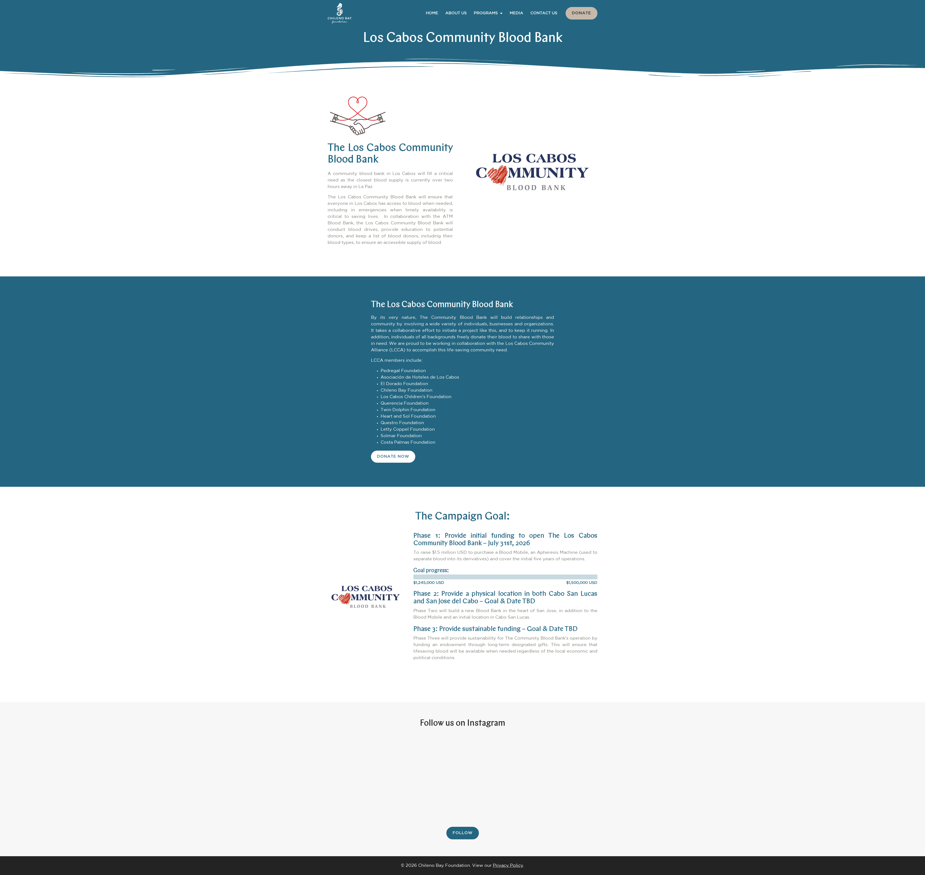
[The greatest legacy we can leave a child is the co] (231, 776)
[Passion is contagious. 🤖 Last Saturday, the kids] (385, 776)
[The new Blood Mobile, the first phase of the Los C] (694, 776)
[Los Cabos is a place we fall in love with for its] (849, 776)
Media (516, 13)
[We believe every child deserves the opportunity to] (540, 776)
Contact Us (543, 13)
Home (432, 13)
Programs (486, 13)
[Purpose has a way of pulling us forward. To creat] (76, 776)
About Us (456, 13)
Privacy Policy (508, 866)
